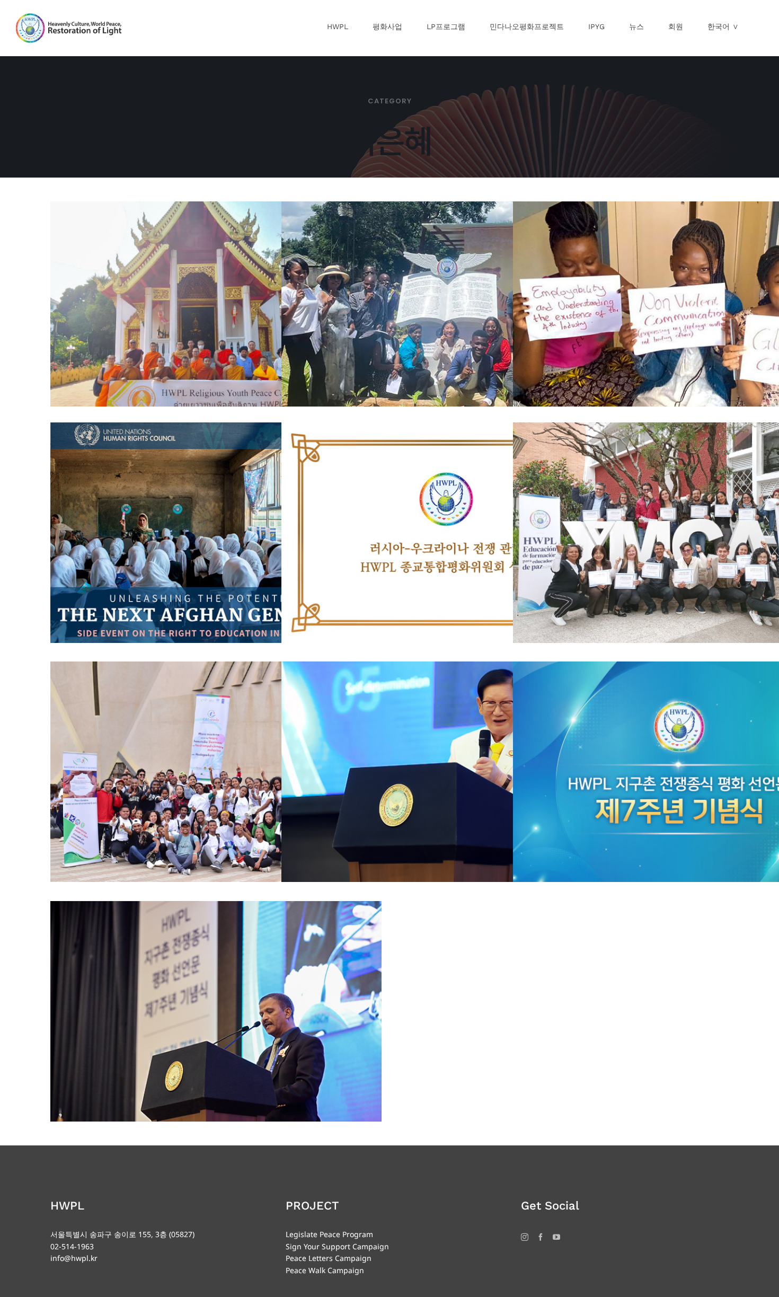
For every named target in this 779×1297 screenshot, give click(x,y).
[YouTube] (556, 1237)
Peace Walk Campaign (325, 1270)
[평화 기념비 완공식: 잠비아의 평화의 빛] (447, 311)
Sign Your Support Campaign (337, 1246)
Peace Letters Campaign (328, 1258)
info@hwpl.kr (74, 1258)
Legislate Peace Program (329, 1234)
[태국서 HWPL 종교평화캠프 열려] (216, 311)
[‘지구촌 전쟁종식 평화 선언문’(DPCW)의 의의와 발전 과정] (216, 1011)
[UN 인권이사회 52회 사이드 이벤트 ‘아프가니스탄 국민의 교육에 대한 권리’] (216, 532)
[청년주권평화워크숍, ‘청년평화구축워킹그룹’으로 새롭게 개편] (216, 772)
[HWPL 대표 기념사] (447, 772)
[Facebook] (540, 1237)
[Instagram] (524, 1237)
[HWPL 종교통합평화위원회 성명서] (447, 532)
